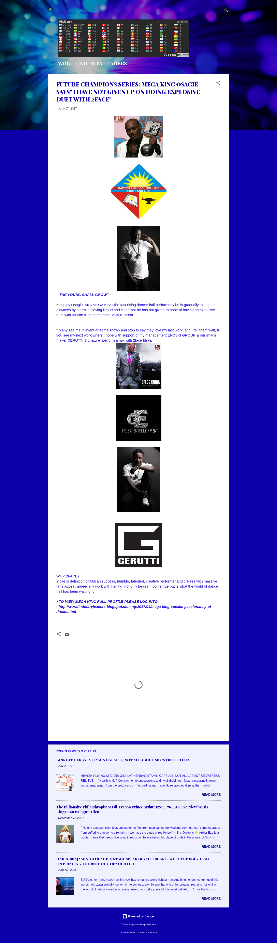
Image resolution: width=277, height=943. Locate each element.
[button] (218, 83)
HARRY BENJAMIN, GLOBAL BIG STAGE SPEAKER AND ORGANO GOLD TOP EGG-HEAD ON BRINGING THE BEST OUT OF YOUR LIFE (132, 861)
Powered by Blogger (141, 916)
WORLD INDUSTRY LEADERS (92, 63)
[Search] (226, 11)
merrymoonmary (148, 924)
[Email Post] (66, 636)
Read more (211, 794)
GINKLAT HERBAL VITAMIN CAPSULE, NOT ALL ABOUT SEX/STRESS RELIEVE (124, 759)
